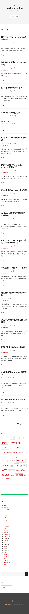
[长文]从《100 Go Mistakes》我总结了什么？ (14, 38)
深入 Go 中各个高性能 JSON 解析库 (14, 321)
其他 (5, 546)
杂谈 (23, 470)
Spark (12, 465)
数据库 (17, 470)
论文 (25, 475)
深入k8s (5, 474)
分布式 (10, 470)
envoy (25, 438)
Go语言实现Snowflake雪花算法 (14, 373)
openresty (21, 452)
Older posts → (21, 424)
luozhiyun (5, 45)
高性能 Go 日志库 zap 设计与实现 (14, 293)
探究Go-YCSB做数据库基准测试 (14, 138)
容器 (5, 550)
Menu (13, 16)
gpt (10, 448)
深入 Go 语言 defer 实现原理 (13, 399)
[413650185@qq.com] (14, 5)
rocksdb (2, 461)
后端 (5, 548)
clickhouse (7, 438)
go (3, 55)
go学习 (4, 443)
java (22, 448)
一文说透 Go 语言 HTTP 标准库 (14, 267)
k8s (3, 452)
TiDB (16, 465)
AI (2, 438)
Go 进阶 (5, 447)
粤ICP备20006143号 (14, 601)
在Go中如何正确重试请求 (11, 87)
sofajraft (21, 460)
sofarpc (5, 465)
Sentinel (12, 461)
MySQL (6, 520)
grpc (14, 448)
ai (4, 505)
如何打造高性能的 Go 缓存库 (13, 347)
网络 (12, 475)
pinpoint (2, 457)
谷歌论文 (2, 478)
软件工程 (8, 479)
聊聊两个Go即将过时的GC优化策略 (14, 63)
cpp (12, 438)
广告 (13, 470)
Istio (17, 448)
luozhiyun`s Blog (14, 8)
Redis (23, 457)
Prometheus (8, 457)
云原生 (4, 470)
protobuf (13, 457)
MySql (15, 453)
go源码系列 (15, 442)
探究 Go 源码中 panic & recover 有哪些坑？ (11, 166)
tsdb (21, 465)
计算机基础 (19, 475)
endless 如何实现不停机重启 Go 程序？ (13, 214)
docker (21, 438)
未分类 (5, 557)
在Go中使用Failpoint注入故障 (14, 190)
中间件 (5, 544)
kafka (9, 453)
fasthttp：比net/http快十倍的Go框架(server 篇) (13, 241)
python (18, 457)
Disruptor (17, 438)
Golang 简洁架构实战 (10, 112)
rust (6, 461)
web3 (24, 465)
